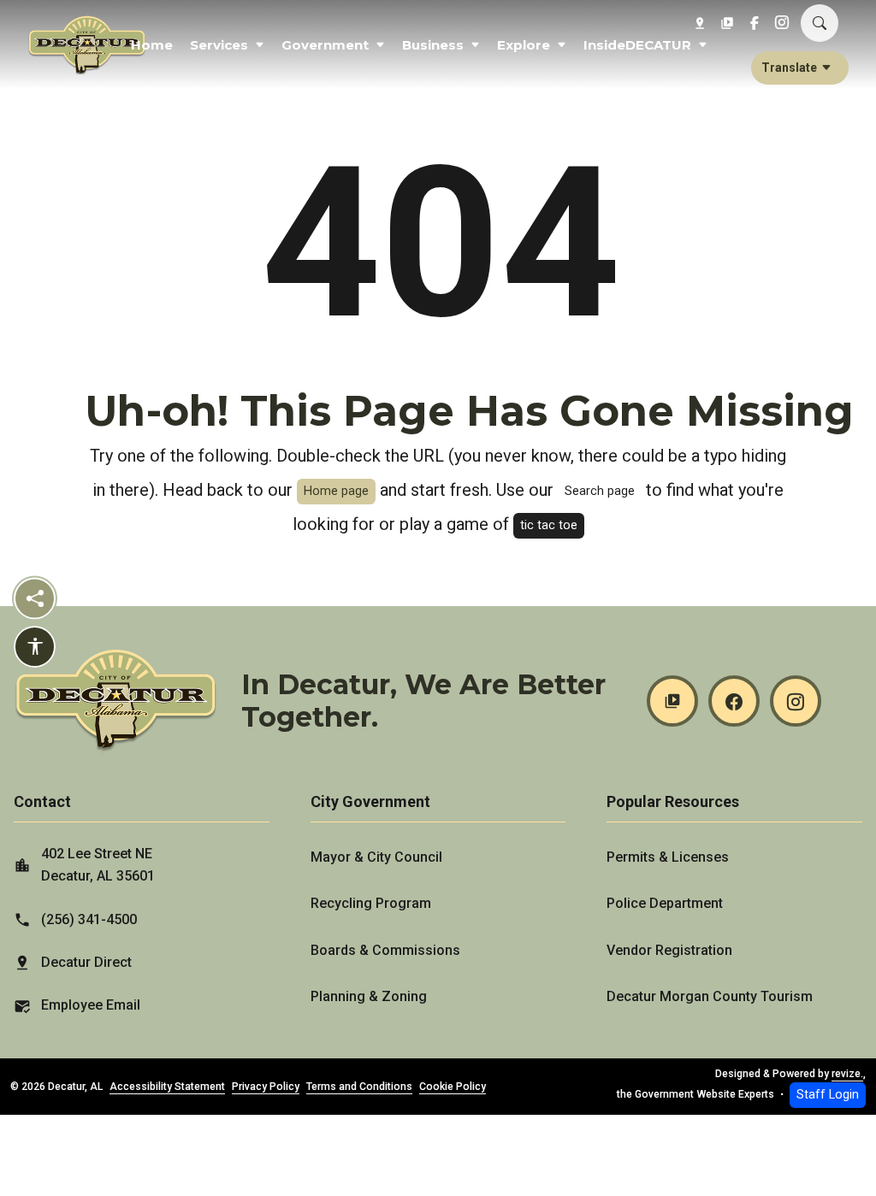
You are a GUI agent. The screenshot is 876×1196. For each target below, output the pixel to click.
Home (152, 45)
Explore (523, 45)
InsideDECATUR (637, 45)
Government (325, 45)
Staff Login (827, 1094)
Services (219, 45)
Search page (600, 491)
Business (433, 45)
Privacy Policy (265, 1087)
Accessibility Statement (167, 1087)
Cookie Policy (452, 1087)
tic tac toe (548, 525)
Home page (336, 491)
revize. (847, 1074)
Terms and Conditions (359, 1087)
